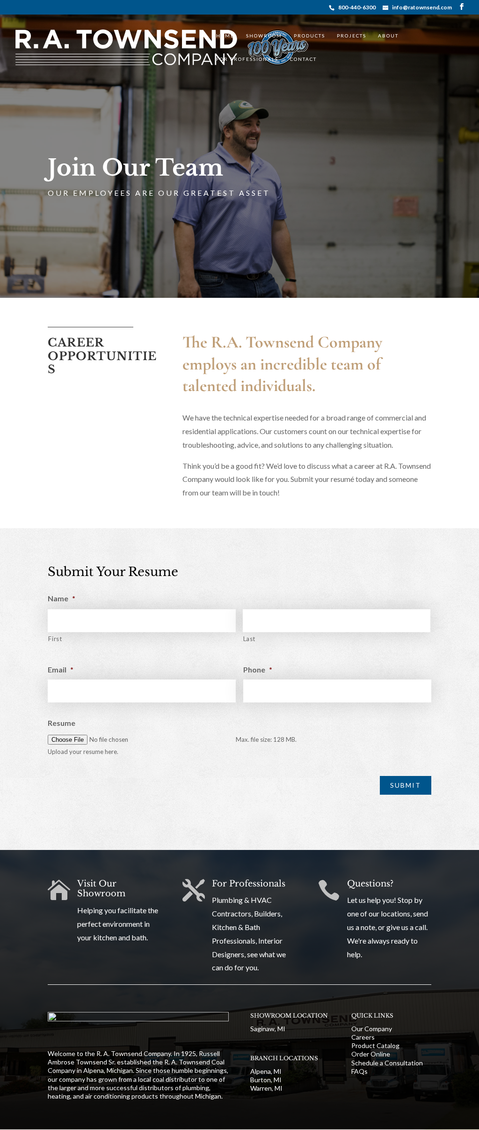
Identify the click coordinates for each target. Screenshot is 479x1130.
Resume (61, 722)
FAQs (359, 1071)
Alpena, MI (266, 1071)
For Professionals (247, 59)
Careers (363, 1037)
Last (249, 639)
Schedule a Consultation (387, 1063)
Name (61, 598)
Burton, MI (266, 1080)
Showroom (264, 35)
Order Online (370, 1054)
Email (60, 669)
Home (225, 35)
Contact (303, 59)
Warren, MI (266, 1088)
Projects (351, 35)
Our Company (371, 1029)
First (55, 639)
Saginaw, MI (267, 1029)
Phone (257, 669)
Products (309, 35)
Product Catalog (375, 1045)
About (388, 35)
